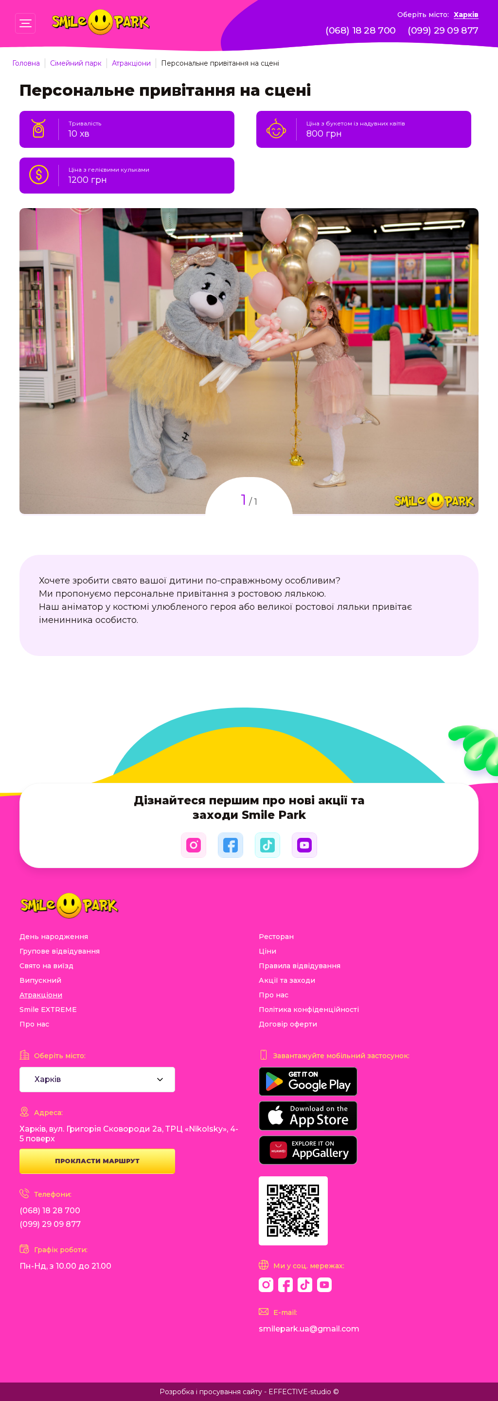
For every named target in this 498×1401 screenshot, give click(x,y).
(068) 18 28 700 (360, 30)
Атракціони (131, 63)
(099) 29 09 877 (443, 30)
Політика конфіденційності (309, 1009)
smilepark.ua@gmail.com (309, 1328)
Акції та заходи (287, 980)
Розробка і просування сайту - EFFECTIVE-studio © (249, 1391)
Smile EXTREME (48, 1009)
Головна (26, 63)
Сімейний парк (76, 63)
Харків (466, 14)
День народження (53, 936)
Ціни (267, 951)
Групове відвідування (59, 951)
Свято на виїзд (46, 965)
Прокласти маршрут (97, 1161)
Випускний (40, 980)
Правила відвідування (299, 965)
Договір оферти (288, 1024)
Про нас (34, 1024)
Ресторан (276, 936)
